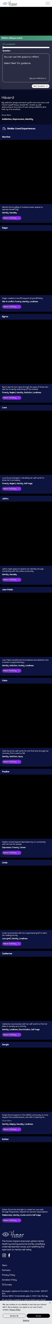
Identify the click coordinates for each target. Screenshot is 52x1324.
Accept (38, 1316)
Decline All (14, 1316)
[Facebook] (9, 1255)
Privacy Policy (15, 1309)
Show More (6, 1121)
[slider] (3, 47)
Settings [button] (26, 1320)
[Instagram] (4, 1255)
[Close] (48, 1304)
